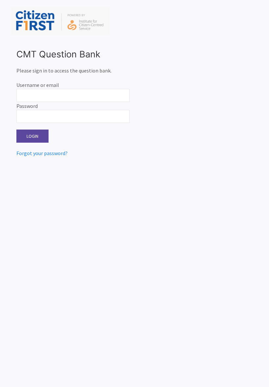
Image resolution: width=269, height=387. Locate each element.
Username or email (37, 85)
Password (27, 106)
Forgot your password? (42, 153)
